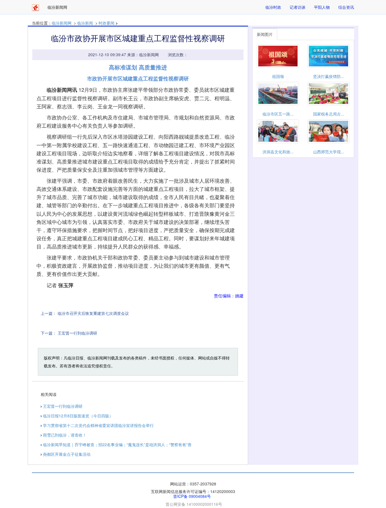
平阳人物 (322, 7)
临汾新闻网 (61, 23)
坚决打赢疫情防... (328, 76)
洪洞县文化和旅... (278, 151)
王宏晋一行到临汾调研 (77, 333)
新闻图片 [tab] (265, 34)
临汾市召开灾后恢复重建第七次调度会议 (93, 313)
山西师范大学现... (328, 151)
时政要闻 (106, 23)
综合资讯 (346, 7)
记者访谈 (297, 7)
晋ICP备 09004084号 (192, 496)
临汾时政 (273, 7)
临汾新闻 (85, 23)
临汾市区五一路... (278, 114)
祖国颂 (278, 76)
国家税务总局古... (328, 114)
